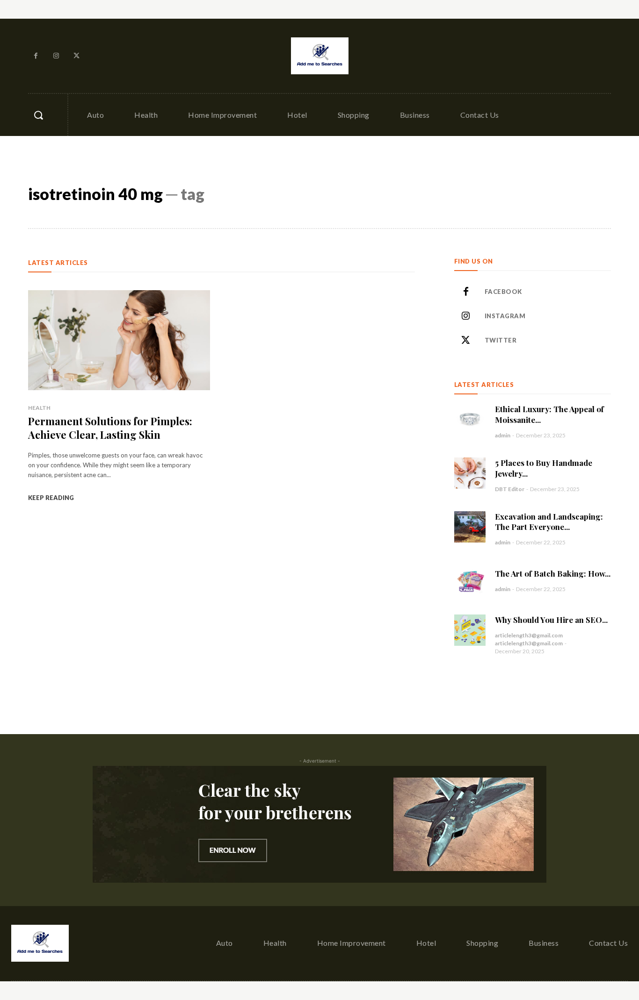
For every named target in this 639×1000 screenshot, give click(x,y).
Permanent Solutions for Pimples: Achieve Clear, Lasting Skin (110, 428)
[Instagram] (57, 56)
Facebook (503, 291)
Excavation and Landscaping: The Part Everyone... (549, 521)
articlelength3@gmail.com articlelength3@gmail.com (529, 639)
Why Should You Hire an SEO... (551, 619)
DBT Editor (509, 489)
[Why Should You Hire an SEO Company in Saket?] (470, 630)
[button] (38, 115)
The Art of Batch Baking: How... (552, 573)
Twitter (501, 340)
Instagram (505, 316)
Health (39, 407)
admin (502, 435)
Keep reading (51, 497)
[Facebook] (36, 56)
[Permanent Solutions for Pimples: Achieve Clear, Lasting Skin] (119, 340)
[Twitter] (77, 56)
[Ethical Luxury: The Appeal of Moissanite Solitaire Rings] (470, 419)
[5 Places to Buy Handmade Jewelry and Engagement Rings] (470, 473)
